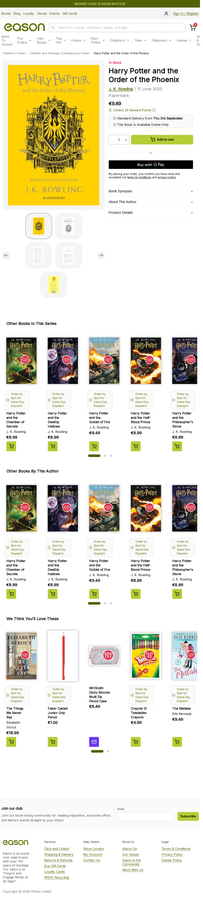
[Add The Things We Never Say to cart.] (11, 742)
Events (55, 13)
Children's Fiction (14, 53)
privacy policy (167, 177)
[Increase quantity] (126, 140)
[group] (53, 135)
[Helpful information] (154, 110)
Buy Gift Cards (55, 866)
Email (121, 809)
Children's (117, 40)
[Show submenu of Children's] (128, 40)
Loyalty (28, 13)
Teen (138, 40)
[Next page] (101, 255)
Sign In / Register (186, 13)
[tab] (38, 226)
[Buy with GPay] (151, 164)
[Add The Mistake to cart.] (177, 742)
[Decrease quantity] (112, 140)
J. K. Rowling (121, 89)
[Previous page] (6, 255)
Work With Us (132, 870)
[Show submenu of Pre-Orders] (30, 40)
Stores (42, 13)
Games (182, 40)
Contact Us (91, 860)
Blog (17, 13)
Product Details (121, 213)
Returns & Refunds (58, 860)
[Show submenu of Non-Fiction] (103, 40)
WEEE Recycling (56, 877)
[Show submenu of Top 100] (65, 40)
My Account (92, 854)
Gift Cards (69, 13)
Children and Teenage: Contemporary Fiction (59, 53)
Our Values (130, 854)
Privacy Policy (172, 854)
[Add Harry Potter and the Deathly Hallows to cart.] (52, 446)
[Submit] (53, 27)
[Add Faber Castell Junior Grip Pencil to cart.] (52, 742)
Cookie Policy (171, 860)
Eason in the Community (131, 862)
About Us (129, 849)
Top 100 (59, 40)
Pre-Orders (22, 40)
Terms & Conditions (176, 849)
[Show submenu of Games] (190, 40)
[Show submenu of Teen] (145, 40)
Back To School (7, 40)
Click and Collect (56, 849)
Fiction (76, 40)
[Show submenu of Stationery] (170, 40)
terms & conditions (139, 177)
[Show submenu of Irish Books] (49, 40)
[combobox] (117, 27)
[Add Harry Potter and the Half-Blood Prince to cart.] (136, 446)
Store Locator (93, 849)
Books (6, 13)
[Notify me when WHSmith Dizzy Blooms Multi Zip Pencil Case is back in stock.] (94, 742)
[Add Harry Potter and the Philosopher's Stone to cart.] (177, 446)
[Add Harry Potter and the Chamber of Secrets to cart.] (11, 446)
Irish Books (41, 40)
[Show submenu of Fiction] (84, 40)
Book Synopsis (120, 191)
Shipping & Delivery (59, 854)
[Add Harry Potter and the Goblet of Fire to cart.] (94, 446)
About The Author (122, 202)
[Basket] (193, 28)
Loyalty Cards (54, 872)
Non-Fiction (96, 40)
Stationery (159, 40)
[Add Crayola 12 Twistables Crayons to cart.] (136, 742)
